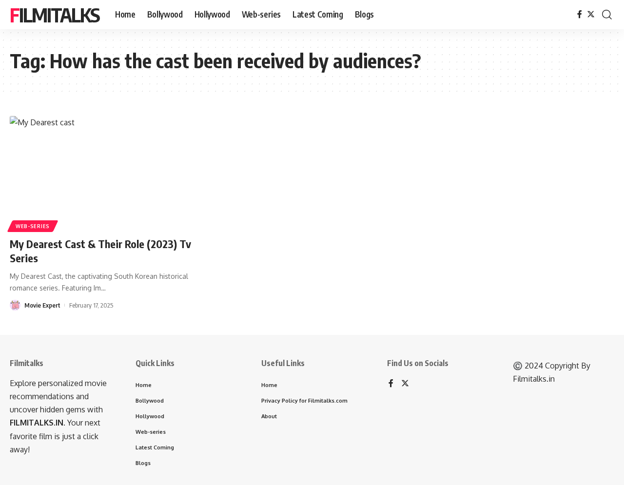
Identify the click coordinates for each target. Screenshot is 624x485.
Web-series (33, 226)
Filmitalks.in (534, 379)
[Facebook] (580, 14)
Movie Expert (42, 305)
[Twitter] (591, 14)
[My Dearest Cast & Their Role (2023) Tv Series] (104, 172)
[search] (607, 14)
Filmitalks (54, 14)
